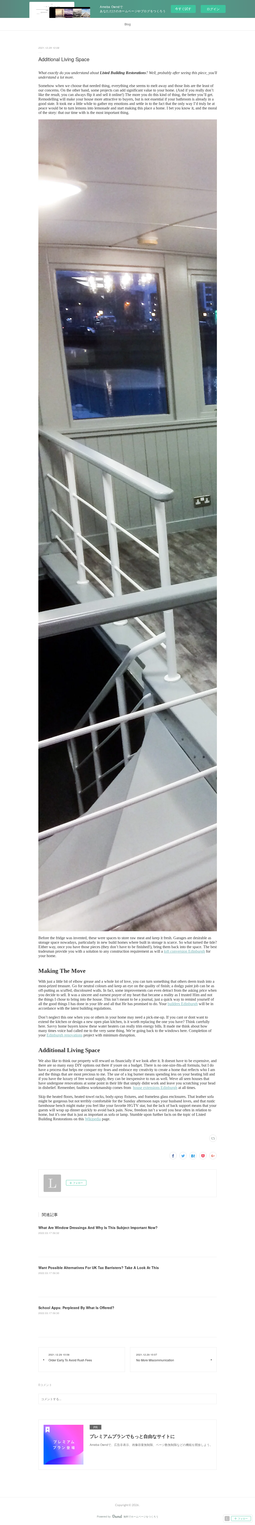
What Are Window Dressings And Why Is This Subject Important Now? (98, 1227)
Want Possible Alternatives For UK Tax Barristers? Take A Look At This (98, 1267)
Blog (128, 24)
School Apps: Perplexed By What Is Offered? (76, 1307)
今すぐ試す (183, 8)
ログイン (213, 8)
